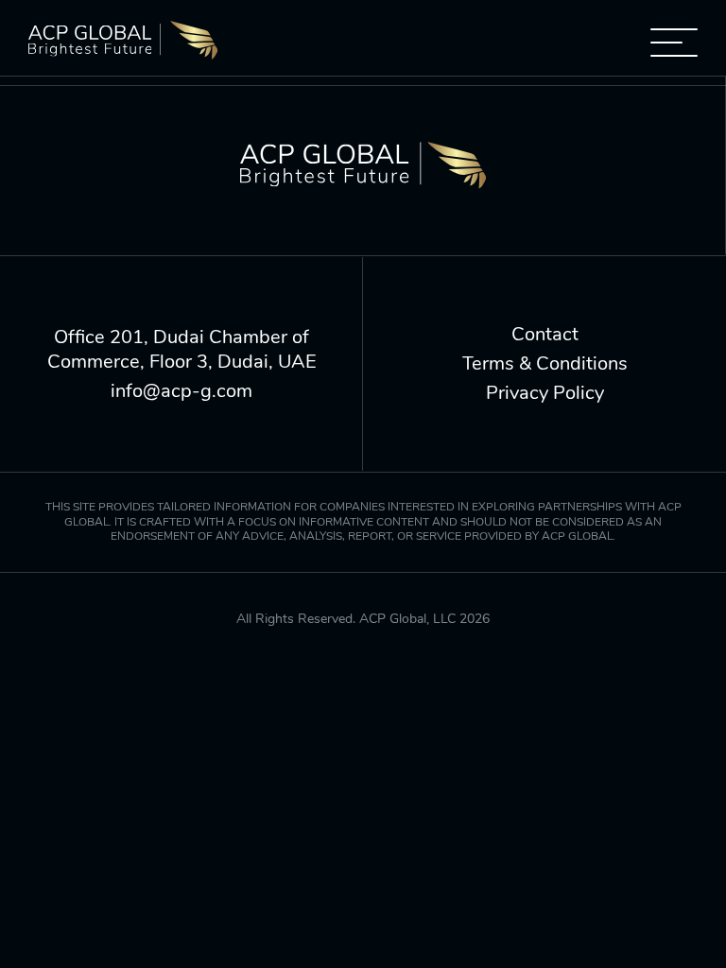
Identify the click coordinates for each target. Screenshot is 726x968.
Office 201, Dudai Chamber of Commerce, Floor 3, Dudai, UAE (182, 349)
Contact (545, 334)
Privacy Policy (545, 393)
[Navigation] (674, 42)
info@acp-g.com (181, 391)
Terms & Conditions (545, 364)
